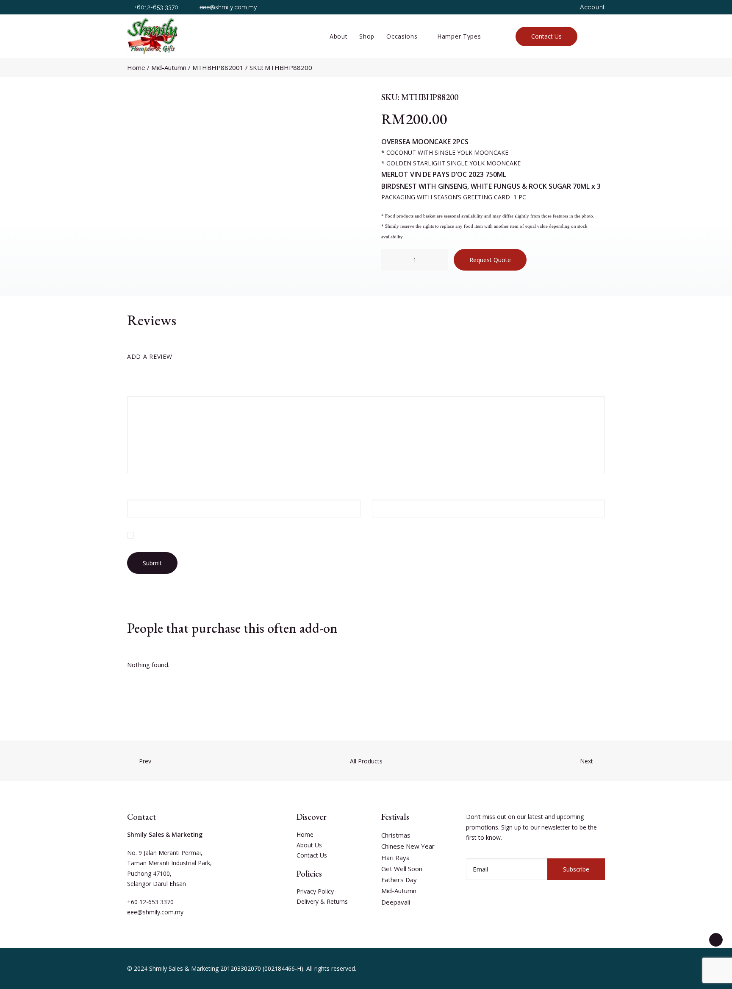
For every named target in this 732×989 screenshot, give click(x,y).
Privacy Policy (315, 891)
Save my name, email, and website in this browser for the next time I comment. (241, 535)
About (339, 36)
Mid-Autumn (168, 67)
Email (383, 490)
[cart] (600, 36)
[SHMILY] (152, 36)
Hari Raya (395, 857)
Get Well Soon (401, 868)
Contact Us (312, 855)
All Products (366, 761)
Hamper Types (459, 36)
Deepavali (395, 902)
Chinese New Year (408, 846)
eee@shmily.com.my (228, 7)
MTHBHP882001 (218, 67)
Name (138, 490)
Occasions (401, 36)
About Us (309, 845)
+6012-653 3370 (156, 7)
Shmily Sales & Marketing (184, 968)
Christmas (395, 835)
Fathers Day (399, 879)
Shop (366, 36)
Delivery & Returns (322, 901)
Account (592, 7)
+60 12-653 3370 (150, 902)
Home (136, 67)
